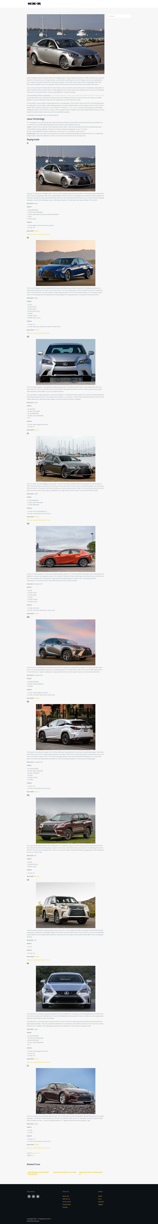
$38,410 (36, 231)
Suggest (100, 1204)
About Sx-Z (66, 1196)
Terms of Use (67, 1202)
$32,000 (36, 613)
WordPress (48, 1219)
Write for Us (66, 1199)
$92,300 (36, 1144)
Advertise (101, 1202)
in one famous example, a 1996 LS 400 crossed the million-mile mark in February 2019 (77, 95)
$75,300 (36, 517)
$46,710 (36, 430)
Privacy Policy (67, 1204)
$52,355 (36, 876)
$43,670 (36, 792)
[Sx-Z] (34, 4)
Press (99, 1199)
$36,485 (36, 698)
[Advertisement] (114, 49)
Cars (34, 1153)
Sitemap (65, 1207)
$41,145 (36, 1059)
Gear (38, 1153)
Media (100, 1196)
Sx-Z (37, 1219)
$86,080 (36, 956)
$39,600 (36, 330)
